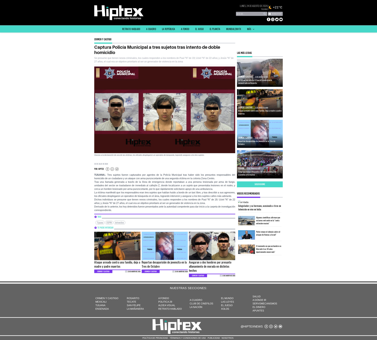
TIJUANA (100, 305)
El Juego (199, 29)
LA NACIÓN (196, 307)
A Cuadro (151, 29)
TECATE (131, 302)
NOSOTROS (227, 338)
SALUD (257, 296)
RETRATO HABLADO (170, 309)
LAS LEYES (227, 302)
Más (249, 29)
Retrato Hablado (131, 29)
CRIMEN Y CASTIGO (106, 298)
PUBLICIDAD (214, 338)
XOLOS (225, 309)
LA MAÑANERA (135, 309)
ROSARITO (133, 298)
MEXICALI (100, 302)
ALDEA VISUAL (166, 305)
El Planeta (215, 29)
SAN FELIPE (134, 305)
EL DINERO (259, 307)
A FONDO (163, 298)
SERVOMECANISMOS (265, 303)
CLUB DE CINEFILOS (201, 303)
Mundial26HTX (233, 29)
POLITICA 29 (165, 302)
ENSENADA (102, 309)
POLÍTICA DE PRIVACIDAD (155, 338)
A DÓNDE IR (259, 300)
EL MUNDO (227, 298)
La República (168, 29)
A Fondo (185, 29)
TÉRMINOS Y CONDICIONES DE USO (188, 338)
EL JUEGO (227, 305)
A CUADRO (196, 300)
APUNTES (258, 310)
